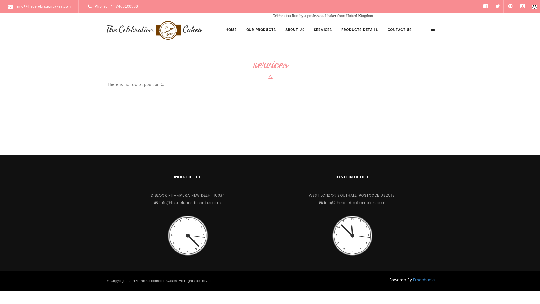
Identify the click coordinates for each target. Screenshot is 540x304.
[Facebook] (485, 6)
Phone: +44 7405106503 (116, 6)
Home (231, 30)
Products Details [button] (359, 30)
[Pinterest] (510, 6)
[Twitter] (498, 6)
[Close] (433, 29)
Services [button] (323, 30)
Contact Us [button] (400, 30)
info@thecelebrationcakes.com (43, 6)
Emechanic (424, 280)
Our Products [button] (261, 30)
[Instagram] (522, 6)
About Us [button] (295, 30)
